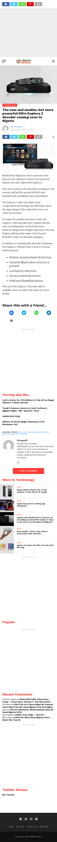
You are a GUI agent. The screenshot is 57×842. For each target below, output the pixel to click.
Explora (5, 434)
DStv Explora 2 (42, 432)
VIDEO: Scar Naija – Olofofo (29, 715)
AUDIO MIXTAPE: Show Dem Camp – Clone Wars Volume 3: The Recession (26, 700)
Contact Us (32, 827)
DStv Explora (29, 432)
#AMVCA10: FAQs (11, 416)
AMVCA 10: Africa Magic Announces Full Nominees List (23, 423)
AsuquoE (18, 126)
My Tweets (8, 795)
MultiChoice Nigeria (18, 434)
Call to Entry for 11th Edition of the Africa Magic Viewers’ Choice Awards (28, 401)
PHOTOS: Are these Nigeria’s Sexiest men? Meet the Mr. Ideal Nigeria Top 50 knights (27, 705)
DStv (21, 432)
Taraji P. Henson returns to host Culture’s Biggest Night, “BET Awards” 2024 (24, 409)
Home (11, 827)
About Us (20, 827)
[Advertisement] (28, 28)
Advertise (44, 827)
